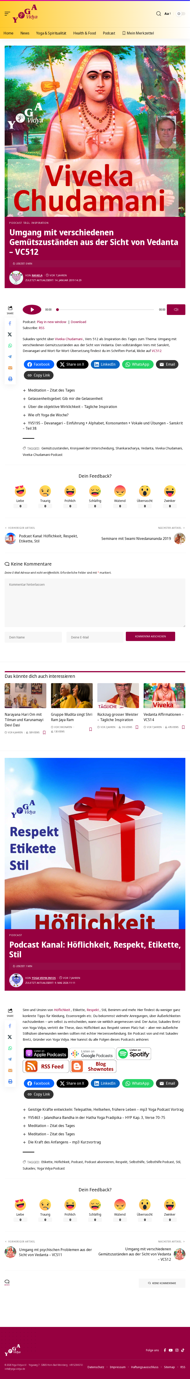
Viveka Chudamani (68, 338)
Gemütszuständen (54, 448)
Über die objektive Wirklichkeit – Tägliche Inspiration (72, 406)
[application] (104, 309)
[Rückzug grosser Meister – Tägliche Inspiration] (118, 695)
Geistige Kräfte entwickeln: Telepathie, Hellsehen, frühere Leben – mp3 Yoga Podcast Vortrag (106, 1109)
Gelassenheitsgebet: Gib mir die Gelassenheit (65, 398)
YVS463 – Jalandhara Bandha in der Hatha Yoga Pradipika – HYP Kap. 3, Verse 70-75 (96, 1117)
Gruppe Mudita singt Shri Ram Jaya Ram (71, 717)
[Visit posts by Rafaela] (16, 278)
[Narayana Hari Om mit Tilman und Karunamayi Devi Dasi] (25, 695)
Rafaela (37, 275)
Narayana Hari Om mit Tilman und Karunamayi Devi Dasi (24, 720)
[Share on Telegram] (10, 356)
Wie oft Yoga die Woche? (48, 414)
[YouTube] (171, 1350)
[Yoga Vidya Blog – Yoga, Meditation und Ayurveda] (12, 1350)
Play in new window (51, 321)
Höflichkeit (62, 1009)
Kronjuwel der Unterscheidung (92, 448)
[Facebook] (165, 1350)
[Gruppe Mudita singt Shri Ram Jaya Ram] (72, 695)
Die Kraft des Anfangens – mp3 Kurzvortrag (64, 1142)
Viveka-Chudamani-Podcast (43, 454)
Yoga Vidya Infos (44, 978)
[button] (9, 14)
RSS (41, 327)
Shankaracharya (127, 448)
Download (78, 321)
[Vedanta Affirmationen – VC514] (164, 695)
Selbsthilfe (137, 1162)
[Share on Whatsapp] (10, 345)
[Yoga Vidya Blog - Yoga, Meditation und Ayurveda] (25, 14)
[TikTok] (182, 1350)
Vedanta (147, 448)
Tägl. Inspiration (35, 222)
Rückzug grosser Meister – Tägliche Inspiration (117, 717)
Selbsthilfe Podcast (160, 1162)
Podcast (15, 222)
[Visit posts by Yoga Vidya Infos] (16, 980)
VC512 (157, 350)
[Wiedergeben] (32, 309)
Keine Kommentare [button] (164, 1283)
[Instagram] (177, 1350)
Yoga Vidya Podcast (51, 1168)
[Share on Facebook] (10, 323)
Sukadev (29, 1168)
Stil (178, 1162)
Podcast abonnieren (99, 1162)
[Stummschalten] (176, 309)
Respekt (93, 1009)
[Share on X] (10, 334)
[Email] (10, 367)
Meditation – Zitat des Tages (51, 390)
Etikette (47, 1162)
